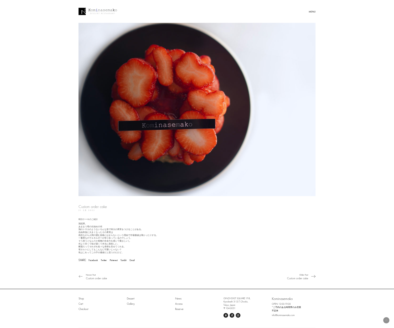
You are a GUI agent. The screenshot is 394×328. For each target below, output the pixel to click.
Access (179, 303)
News (178, 298)
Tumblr (124, 260)
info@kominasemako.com (283, 315)
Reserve (179, 309)
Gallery (131, 303)
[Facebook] (232, 315)
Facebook (93, 260)
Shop (81, 298)
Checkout (83, 309)
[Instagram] (238, 315)
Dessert (130, 298)
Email (132, 260)
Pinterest (114, 260)
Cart (80, 303)
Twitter (104, 260)
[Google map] (225, 315)
